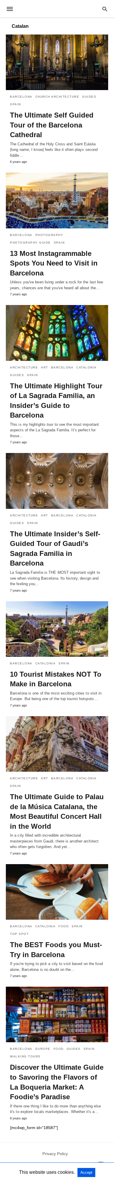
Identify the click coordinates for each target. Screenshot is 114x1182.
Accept (86, 1172)
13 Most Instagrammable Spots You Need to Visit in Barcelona (54, 263)
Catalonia (86, 367)
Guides (89, 96)
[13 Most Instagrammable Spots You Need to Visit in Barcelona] (57, 200)
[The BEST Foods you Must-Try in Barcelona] (57, 892)
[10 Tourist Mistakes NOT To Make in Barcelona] (57, 629)
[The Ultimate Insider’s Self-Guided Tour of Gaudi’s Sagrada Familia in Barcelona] (57, 481)
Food (63, 926)
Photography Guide (30, 242)
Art (44, 367)
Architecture (24, 367)
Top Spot (19, 933)
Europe (43, 1048)
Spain (15, 104)
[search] (104, 9)
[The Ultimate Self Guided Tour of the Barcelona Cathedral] (57, 62)
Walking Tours (25, 1056)
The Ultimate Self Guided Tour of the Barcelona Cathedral (52, 125)
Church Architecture (57, 96)
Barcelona (21, 96)
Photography (49, 235)
